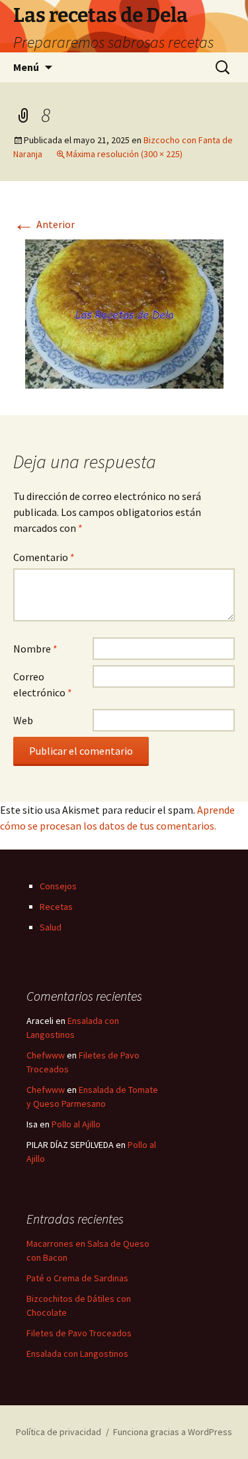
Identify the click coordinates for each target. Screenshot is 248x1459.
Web (23, 720)
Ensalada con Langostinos (77, 1354)
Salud (51, 927)
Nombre (35, 648)
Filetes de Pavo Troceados (79, 1333)
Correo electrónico (42, 684)
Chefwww (45, 1055)
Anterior (44, 224)
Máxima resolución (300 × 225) (124, 154)
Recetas (56, 907)
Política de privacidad (58, 1432)
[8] (124, 312)
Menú (26, 67)
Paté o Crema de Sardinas (77, 1278)
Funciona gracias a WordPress (172, 1432)
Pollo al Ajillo (76, 1124)
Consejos (58, 886)
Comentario (44, 557)
